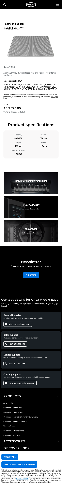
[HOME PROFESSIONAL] (31, 4)
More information (22, 479)
